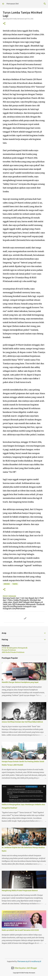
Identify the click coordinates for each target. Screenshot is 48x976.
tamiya (14, 584)
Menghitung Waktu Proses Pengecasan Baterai (20, 890)
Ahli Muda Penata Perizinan (13, 652)
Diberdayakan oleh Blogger (25, 968)
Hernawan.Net (13, 4)
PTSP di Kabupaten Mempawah (14, 648)
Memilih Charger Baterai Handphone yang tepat (20, 682)
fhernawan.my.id (23, 961)
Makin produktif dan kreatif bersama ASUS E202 (20, 930)
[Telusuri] (44, 4)
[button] (4, 23)
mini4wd (7, 584)
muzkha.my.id (36, 961)
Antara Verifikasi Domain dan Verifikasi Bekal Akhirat (22, 722)
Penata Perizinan (9, 650)
